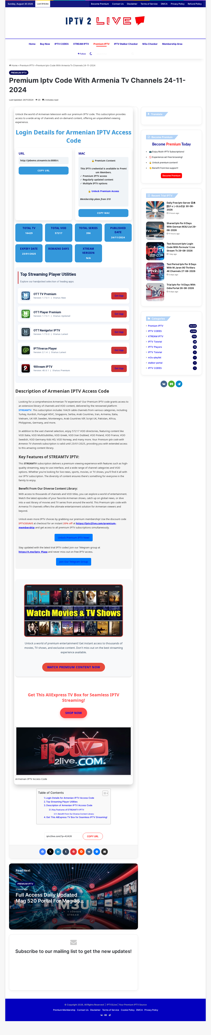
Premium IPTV (101, 43)
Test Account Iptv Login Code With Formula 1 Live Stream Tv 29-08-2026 (181, 247)
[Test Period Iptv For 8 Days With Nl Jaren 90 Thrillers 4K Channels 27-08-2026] (155, 272)
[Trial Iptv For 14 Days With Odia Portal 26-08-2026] (155, 292)
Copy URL (44, 170)
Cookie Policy (128, 1010)
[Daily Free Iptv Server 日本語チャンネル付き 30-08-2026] (155, 210)
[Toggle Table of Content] (103, 793)
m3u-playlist (154, 357)
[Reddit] (81, 851)
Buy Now (45, 43)
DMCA (164, 3)
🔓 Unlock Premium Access (103, 191)
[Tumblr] (65, 851)
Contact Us (118, 3)
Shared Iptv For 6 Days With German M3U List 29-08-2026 (181, 227)
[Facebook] (42, 851)
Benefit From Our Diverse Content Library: (76, 814)
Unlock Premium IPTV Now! (73, 537)
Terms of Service (149, 3)
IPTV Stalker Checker (126, 43)
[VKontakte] (89, 851)
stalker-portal (155, 362)
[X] (50, 851)
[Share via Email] (104, 851)
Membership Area (172, 43)
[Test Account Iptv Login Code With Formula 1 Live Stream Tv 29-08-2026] (155, 251)
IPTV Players (155, 347)
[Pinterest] (73, 851)
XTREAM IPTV (81, 43)
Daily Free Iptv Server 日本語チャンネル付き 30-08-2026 (181, 206)
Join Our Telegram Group (73, 561)
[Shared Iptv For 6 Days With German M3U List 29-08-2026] (155, 231)
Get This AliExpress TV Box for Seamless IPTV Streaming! (76, 817)
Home (32, 43)
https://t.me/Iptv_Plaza (33, 551)
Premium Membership (64, 1010)
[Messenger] (96, 851)
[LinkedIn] (58, 851)
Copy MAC (103, 212)
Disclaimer (132, 3)
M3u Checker (150, 43)
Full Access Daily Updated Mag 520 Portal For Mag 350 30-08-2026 (49, 901)
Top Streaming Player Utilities (61, 801)
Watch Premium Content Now (73, 667)
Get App (119, 295)
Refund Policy (195, 3)
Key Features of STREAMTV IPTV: (68, 809)
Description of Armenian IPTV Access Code (69, 805)
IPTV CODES (62, 43)
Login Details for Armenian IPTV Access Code (70, 798)
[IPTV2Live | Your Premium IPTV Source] (105, 21)
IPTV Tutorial (155, 341)
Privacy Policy (177, 3)
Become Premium (100, 3)
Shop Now (73, 713)
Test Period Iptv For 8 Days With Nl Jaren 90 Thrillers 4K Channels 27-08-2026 (181, 267)
